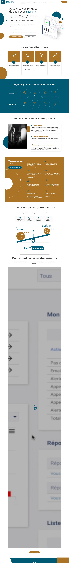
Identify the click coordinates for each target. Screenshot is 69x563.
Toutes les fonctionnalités (15, 167)
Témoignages (34, 2)
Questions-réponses (51, 2)
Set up (39, 2)
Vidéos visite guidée (44, 2)
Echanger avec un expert (16, 36)
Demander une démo (30, 36)
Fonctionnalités (28, 2)
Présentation (23, 2)
